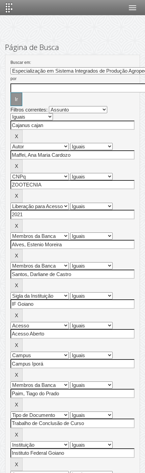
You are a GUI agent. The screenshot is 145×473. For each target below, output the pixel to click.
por (13, 78)
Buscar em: (20, 62)
